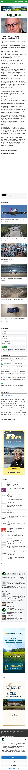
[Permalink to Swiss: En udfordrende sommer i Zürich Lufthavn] (14, 276)
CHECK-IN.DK (10, 572)
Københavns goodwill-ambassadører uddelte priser (13, 414)
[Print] (24, 41)
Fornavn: (4, 331)
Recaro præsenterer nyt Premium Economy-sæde (13, 371)
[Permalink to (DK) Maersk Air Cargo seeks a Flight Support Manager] (3, 555)
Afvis (14, 761)
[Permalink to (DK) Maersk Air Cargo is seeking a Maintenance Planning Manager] (3, 544)
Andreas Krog (7, 41)
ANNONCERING (11, 4)
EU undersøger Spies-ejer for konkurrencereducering (13, 412)
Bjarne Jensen (10, 602)
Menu (6, 2)
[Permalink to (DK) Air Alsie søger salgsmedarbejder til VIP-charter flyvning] (3, 520)
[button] (26, 740)
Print (26, 41)
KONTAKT (25, 4)
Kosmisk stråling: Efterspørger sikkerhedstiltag (12, 379)
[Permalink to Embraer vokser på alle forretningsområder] (14, 237)
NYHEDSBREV (16, 4)
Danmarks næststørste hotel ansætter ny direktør (13, 407)
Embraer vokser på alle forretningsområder (12, 239)
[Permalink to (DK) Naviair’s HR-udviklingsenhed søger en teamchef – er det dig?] (3, 486)
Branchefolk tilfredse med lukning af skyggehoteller (13, 410)
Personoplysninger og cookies (14, 768)
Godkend (14, 757)
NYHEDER (13, 41)
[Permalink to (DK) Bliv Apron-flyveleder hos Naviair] (3, 561)
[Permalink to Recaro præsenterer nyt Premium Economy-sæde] (14, 316)
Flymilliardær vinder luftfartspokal (9, 150)
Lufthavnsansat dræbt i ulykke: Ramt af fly (12, 299)
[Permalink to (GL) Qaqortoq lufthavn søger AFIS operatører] (3, 497)
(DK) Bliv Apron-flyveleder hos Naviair (15, 557)
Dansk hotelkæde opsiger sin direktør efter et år (12, 399)
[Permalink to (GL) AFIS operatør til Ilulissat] (3, 514)
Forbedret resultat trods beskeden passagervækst (13, 363)
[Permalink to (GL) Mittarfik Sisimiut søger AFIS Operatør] (3, 503)
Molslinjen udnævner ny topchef (8, 403)
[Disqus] (14, 173)
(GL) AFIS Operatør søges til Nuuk (14, 505)
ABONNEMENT (4, 4)
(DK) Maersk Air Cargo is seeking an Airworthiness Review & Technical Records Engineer (15, 535)
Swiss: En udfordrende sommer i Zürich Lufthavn (12, 366)
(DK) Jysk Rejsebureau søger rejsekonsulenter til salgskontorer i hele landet (16, 523)
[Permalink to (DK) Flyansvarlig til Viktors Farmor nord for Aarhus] (3, 492)
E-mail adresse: (6, 341)
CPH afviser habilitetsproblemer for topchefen (12, 377)
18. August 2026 (15, 606)
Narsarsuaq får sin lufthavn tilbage (9, 600)
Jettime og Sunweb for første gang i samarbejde (12, 405)
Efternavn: (4, 336)
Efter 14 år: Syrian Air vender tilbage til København (13, 373)
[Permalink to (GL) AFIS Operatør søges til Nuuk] (3, 508)
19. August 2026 (20, 600)
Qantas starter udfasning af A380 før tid (11, 219)
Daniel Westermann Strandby (14, 582)
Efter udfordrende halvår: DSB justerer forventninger (13, 401)
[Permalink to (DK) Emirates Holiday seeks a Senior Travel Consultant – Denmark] (3, 532)
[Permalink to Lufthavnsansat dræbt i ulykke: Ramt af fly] (14, 297)
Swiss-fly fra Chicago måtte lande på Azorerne (12, 385)
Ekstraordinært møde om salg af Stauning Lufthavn (13, 382)
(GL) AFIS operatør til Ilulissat (13, 510)
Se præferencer (14, 765)
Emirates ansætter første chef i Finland (10, 388)
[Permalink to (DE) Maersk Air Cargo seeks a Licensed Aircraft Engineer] (3, 549)
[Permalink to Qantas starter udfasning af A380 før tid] (14, 217)
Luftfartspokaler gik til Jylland (8, 153)
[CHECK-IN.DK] (14, 15)
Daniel (8, 593)
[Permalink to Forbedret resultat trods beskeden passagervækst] (14, 256)
